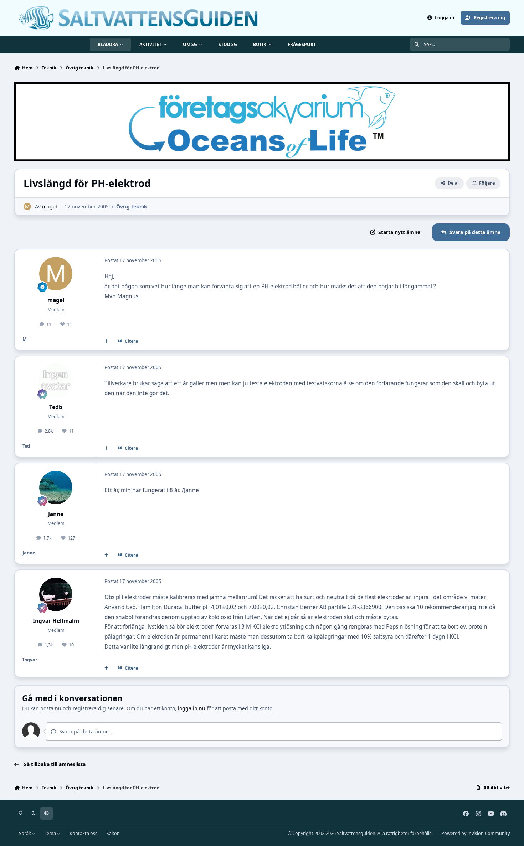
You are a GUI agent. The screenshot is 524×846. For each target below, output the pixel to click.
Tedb (55, 407)
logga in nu (191, 708)
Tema (51, 833)
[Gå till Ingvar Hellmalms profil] (56, 594)
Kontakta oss (83, 833)
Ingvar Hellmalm (56, 621)
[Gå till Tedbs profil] (56, 380)
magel (49, 206)
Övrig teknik (131, 206)
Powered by (475, 833)
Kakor (112, 833)
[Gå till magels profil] (27, 206)
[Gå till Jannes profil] (56, 487)
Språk (25, 833)
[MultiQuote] (106, 341)
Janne (55, 514)
